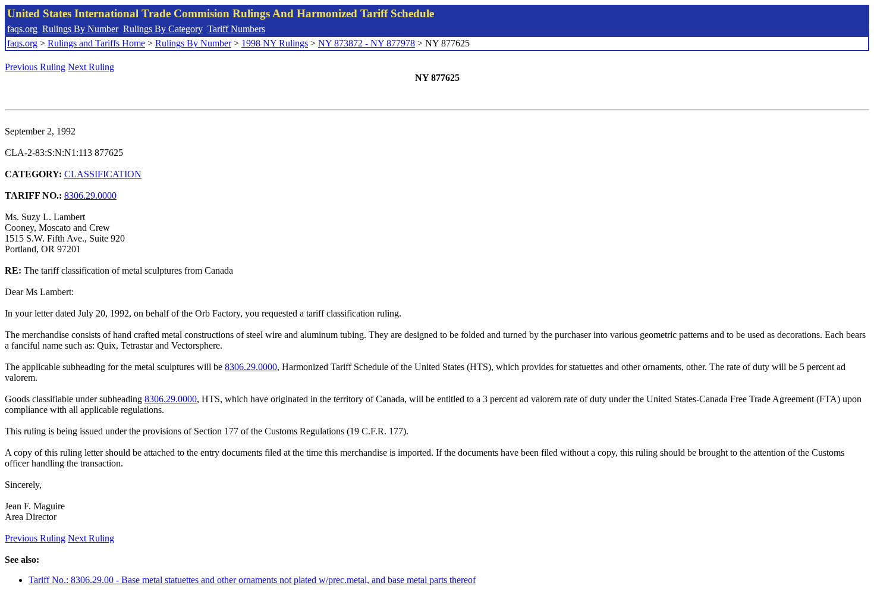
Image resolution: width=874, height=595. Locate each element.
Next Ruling (91, 67)
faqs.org (22, 29)
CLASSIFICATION (103, 174)
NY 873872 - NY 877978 (366, 43)
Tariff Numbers (236, 29)
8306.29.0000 (90, 195)
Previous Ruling (35, 67)
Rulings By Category (163, 29)
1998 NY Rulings (274, 43)
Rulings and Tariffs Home (96, 43)
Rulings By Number (80, 29)
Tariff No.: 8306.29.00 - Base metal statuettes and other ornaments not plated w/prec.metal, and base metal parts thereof (252, 580)
